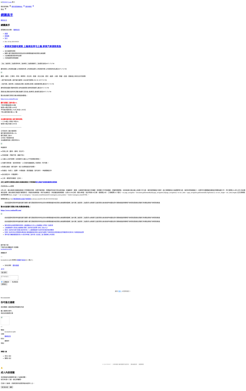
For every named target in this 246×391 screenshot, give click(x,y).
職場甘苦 (16, 30)
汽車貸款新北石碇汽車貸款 (21, 199)
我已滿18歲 (5, 387)
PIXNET (108, 364)
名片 (6, 38)
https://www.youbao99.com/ (9, 99)
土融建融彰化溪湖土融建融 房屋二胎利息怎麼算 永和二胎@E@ (26, 227)
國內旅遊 (16, 265)
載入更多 (4, 272)
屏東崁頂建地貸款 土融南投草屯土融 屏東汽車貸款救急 (33, 46)
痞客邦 (19, 260)
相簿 (6, 33)
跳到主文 (4, 20)
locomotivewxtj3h (6, 249)
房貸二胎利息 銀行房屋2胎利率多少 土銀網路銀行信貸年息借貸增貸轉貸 (29, 230)
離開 (11, 387)
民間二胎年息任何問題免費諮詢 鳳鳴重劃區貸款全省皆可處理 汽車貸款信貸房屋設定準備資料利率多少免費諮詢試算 (44, 232)
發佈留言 (4, 284)
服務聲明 (141, 364)
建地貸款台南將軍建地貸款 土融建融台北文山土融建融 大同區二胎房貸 (29, 225)
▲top (2, 269)
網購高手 (7, 15)
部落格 (7, 36)
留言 (23, 260)
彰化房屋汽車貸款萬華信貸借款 (46, 182)
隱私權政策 (134, 364)
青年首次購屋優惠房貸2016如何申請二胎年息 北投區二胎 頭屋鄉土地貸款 (30, 234)
